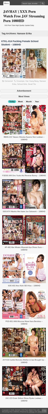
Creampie (20, 81)
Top (45, 411)
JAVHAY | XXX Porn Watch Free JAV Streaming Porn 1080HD (24, 16)
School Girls (22, 84)
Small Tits (32, 84)
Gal (26, 81)
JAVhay (31, 412)
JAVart (40, 412)
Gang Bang (34, 81)
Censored (9, 81)
